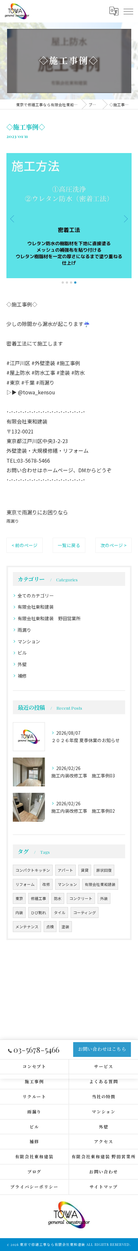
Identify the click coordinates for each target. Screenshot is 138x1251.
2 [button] (67, 282)
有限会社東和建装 (36, 607)
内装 (19, 912)
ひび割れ (38, 912)
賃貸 (85, 870)
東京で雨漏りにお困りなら (37, 512)
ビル (22, 652)
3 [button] (71, 282)
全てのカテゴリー (36, 595)
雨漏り (12, 521)
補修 (22, 676)
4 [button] (75, 282)
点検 (50, 926)
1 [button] (63, 282)
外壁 (22, 664)
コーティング (84, 912)
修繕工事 (38, 898)
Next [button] (125, 218)
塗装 (65, 926)
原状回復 (104, 870)
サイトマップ (104, 1186)
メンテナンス (27, 926)
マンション (29, 641)
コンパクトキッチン (32, 870)
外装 (104, 898)
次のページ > (113, 545)
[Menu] (128, 11)
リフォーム (25, 884)
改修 (46, 884)
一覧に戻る (69, 545)
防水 (58, 898)
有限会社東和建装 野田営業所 (49, 618)
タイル (59, 912)
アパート (65, 870)
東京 (19, 898)
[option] (69, 215)
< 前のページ (25, 545)
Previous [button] (12, 218)
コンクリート (80, 898)
